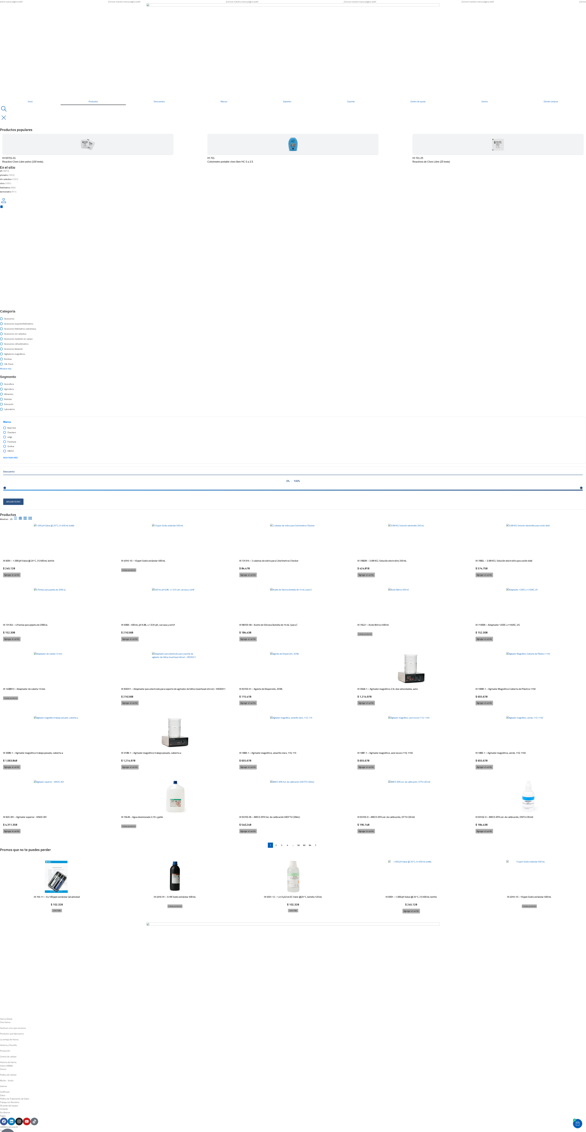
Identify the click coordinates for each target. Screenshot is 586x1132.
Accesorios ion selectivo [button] (15, 333)
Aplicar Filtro (13, 501)
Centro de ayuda (418, 101)
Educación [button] (8, 404)
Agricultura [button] (9, 389)
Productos (93, 101)
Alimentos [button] (8, 394)
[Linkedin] (11, 1121)
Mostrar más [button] (5, 368)
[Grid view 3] (25, 518)
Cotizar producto (129, 570)
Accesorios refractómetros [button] (16, 343)
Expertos (287, 101)
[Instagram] (19, 1121)
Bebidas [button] (8, 399)
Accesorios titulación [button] (13, 348)
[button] (12, 575)
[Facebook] (4, 1121)
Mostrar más (10, 457)
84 (310, 845)
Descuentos (159, 101)
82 (298, 845)
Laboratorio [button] (9, 409)
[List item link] (293, 1022)
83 (304, 845)
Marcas (224, 101)
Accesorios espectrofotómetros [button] (18, 323)
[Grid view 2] (20, 518)
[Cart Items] (293, 206)
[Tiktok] (34, 1121)
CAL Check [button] (8, 364)
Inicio (30, 101)
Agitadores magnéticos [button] (14, 354)
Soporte (351, 101)
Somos (484, 101)
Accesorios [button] (9, 318)
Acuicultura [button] (9, 384)
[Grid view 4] (30, 518)
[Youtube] (27, 1121)
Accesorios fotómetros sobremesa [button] (20, 328)
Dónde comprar (551, 101)
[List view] (15, 518)
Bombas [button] (8, 359)
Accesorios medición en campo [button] (18, 338)
